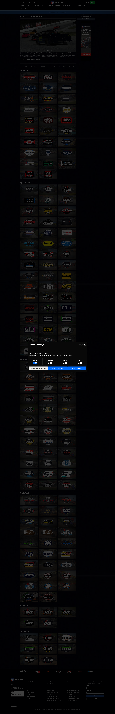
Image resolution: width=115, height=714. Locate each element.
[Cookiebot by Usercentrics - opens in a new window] (80, 345)
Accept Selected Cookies (57, 368)
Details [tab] (57, 349)
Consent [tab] (38, 349)
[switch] (50, 363)
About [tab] (77, 349)
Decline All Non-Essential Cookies (38, 368)
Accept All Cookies (76, 368)
